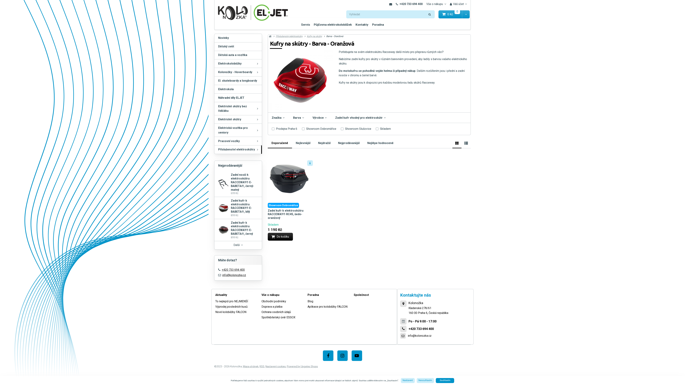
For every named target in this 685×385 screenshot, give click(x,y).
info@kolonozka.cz (234, 275)
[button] (466, 14)
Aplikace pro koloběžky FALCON (327, 306)
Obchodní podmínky (274, 301)
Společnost (361, 295)
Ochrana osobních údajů (276, 312)
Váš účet (458, 4)
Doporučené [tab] (280, 143)
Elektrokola (226, 89)
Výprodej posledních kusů (231, 306)
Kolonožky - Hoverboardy (235, 72)
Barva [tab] (297, 117)
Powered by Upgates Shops (302, 366)
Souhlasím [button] (445, 380)
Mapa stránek (250, 366)
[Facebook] (328, 355)
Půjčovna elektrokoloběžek (333, 24)
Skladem (385, 128)
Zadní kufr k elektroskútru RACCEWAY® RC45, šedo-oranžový (285, 214)
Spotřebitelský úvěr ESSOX (278, 317)
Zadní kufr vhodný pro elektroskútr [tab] (359, 117)
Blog (310, 301)
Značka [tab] (276, 117)
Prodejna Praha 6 (286, 128)
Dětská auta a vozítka (232, 55)
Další (237, 245)
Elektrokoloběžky (230, 63)
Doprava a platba (272, 306)
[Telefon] (403, 329)
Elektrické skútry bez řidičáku (232, 109)
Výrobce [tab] (318, 117)
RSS (262, 366)
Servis (305, 24)
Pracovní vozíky (229, 141)
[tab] (456, 142)
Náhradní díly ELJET (231, 97)
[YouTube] (357, 355)
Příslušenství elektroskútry (236, 149)
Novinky (223, 38)
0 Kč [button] (454, 14)
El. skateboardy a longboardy (237, 80)
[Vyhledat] (430, 14)
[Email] (390, 4)
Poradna (378, 24)
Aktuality (221, 295)
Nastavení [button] (408, 380)
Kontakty (362, 24)
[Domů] (253, 12)
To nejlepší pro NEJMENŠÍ (231, 301)
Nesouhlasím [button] (425, 380)
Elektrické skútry (229, 119)
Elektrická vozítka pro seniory (233, 130)
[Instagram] (342, 355)
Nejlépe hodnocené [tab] (380, 143)
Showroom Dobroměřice (321, 128)
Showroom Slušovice (358, 128)
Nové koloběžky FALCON (230, 312)
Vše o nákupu (434, 4)
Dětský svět (226, 46)
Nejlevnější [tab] (303, 143)
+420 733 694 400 (411, 4)
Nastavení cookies (275, 366)
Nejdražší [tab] (324, 143)
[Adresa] (403, 304)
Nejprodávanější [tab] (349, 143)
